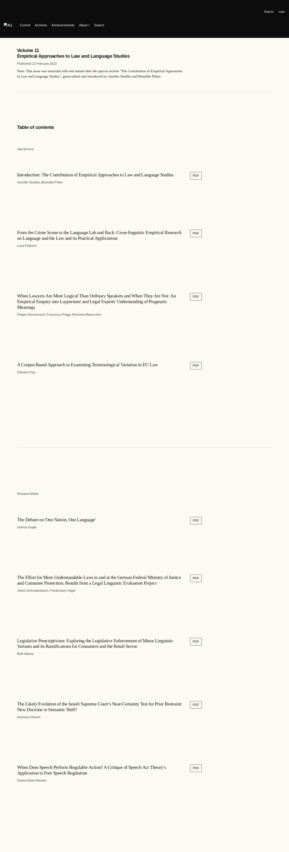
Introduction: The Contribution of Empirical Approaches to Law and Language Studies (95, 174)
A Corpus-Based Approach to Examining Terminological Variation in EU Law (87, 364)
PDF (196, 175)
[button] (84, 25)
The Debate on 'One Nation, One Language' (56, 519)
